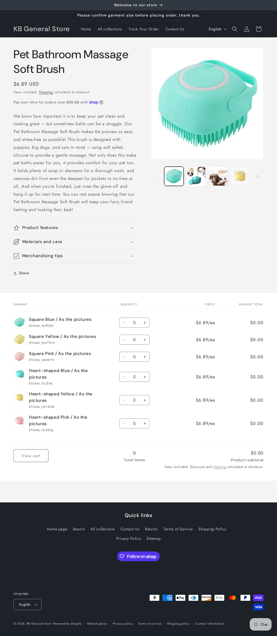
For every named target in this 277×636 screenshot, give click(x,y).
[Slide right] (257, 176)
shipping (219, 466)
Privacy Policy (128, 538)
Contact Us (130, 529)
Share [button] (24, 273)
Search (79, 529)
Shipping (46, 92)
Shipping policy (178, 623)
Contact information (209, 623)
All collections (102, 529)
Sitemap (154, 538)
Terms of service (149, 623)
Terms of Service (178, 529)
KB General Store (39, 623)
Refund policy (97, 623)
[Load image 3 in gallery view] (217, 176)
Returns (151, 529)
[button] (235, 29)
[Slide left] (157, 176)
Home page (57, 529)
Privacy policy (123, 623)
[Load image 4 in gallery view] (240, 176)
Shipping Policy (212, 529)
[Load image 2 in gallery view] (196, 176)
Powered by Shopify (67, 623)
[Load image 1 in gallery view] (173, 176)
